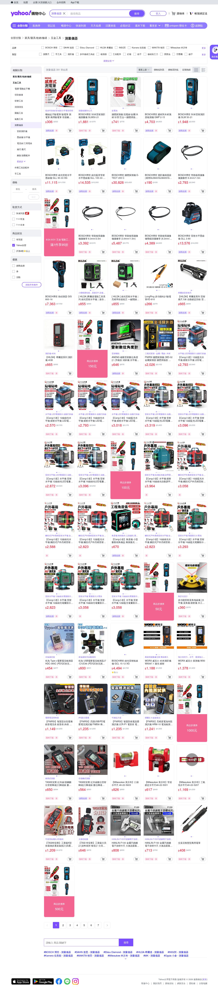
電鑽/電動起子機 (22, 88)
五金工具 (17, 82)
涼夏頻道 (110, 25)
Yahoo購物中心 (28, 13)
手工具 (18, 173)
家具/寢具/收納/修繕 (22, 76)
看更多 (153, 25)
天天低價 (96, 25)
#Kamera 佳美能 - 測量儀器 (58, 955)
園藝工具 (19, 112)
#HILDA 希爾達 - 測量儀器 (150, 952)
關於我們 (157, 983)
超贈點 (199, 25)
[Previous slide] (46, 92)
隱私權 (192, 983)
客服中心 (145, 983)
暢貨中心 (66, 25)
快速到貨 (81, 25)
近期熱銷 (186, 69)
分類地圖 (203, 983)
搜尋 (126, 942)
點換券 (36, 25)
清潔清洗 (19, 106)
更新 (205, 979)
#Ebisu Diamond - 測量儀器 (118, 952)
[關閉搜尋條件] (64, 13)
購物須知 (169, 983)
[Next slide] (72, 92)
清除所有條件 (31, 284)
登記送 (51, 25)
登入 (158, 13)
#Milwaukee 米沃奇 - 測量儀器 (124, 955)
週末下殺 (140, 25)
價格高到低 (173, 69)
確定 (34, 196)
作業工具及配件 (22, 167)
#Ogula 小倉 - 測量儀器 (176, 955)
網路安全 (181, 983)
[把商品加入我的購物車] (70, 130)
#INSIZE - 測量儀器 (178, 952)
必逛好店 (125, 25)
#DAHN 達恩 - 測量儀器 (87, 952)
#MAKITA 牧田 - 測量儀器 (90, 955)
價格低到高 (159, 69)
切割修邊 (19, 94)
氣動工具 (19, 118)
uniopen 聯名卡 (178, 25)
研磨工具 (19, 100)
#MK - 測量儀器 (151, 955)
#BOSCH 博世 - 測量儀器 (57, 952)
